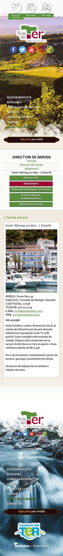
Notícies (13, 112)
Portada (31, 161)
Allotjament (31, 169)
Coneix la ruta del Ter (23, 107)
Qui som (12, 122)
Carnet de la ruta (19, 117)
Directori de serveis (21, 127)
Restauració (31, 177)
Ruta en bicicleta (19, 97)
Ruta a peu (14, 102)
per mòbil (31, 139)
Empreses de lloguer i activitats (31, 189)
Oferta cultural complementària (31, 196)
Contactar (15, 131)
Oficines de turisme (31, 204)
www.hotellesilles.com (26, 314)
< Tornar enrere (16, 217)
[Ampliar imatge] (31, 291)
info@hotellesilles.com (28, 311)
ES (9, 66)
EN (14, 66)
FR (20, 66)
